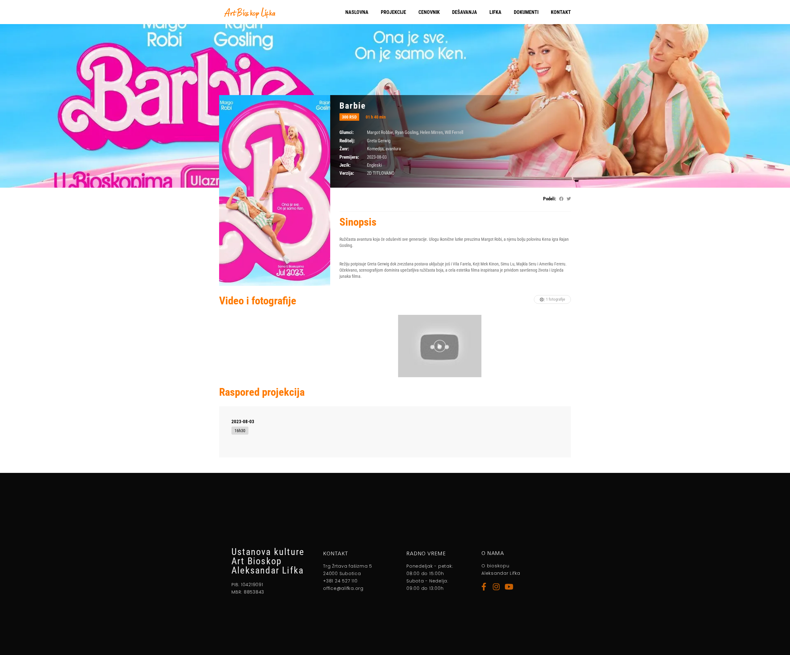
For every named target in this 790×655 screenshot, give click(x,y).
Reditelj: (347, 141)
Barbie (352, 106)
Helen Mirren (431, 132)
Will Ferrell (454, 132)
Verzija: (346, 173)
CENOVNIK (429, 12)
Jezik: (345, 165)
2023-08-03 (242, 421)
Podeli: (549, 199)
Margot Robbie (380, 132)
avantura (393, 149)
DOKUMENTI (526, 12)
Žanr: (344, 149)
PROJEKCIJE (393, 12)
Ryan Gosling (406, 132)
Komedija (375, 149)
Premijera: (349, 157)
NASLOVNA (356, 12)
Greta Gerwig (378, 141)
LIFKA (495, 12)
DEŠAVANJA (464, 12)
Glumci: (346, 132)
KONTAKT (561, 12)
